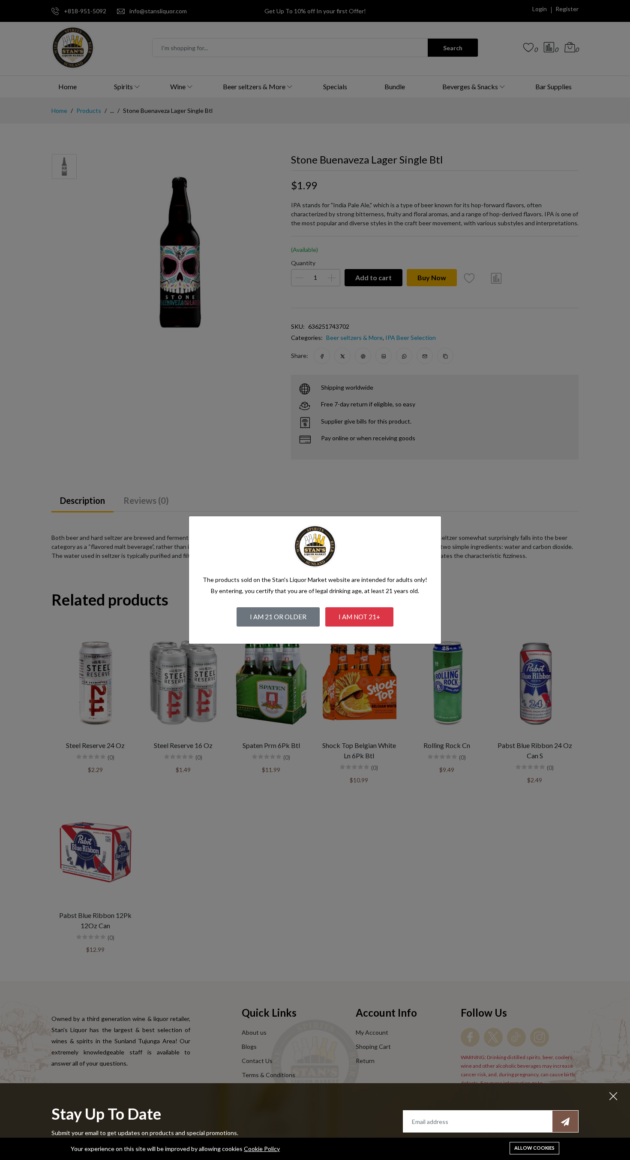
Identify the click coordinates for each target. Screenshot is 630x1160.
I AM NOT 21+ (359, 617)
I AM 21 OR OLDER (278, 617)
